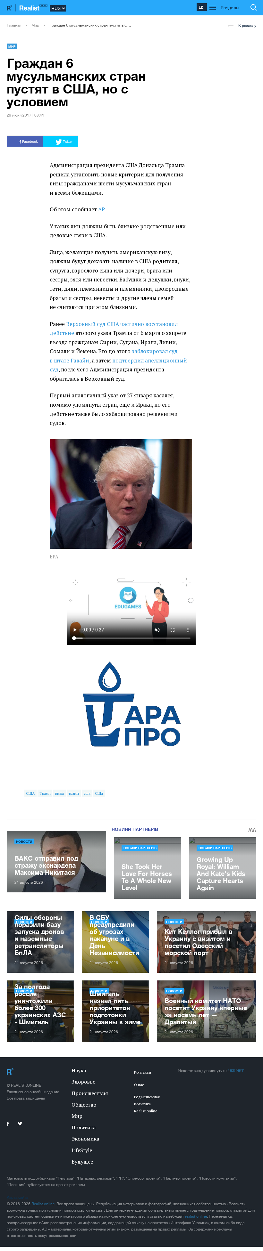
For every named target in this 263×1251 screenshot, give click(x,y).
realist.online (196, 1216)
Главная (14, 25)
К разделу (247, 25)
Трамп (45, 793)
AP (101, 209)
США (30, 793)
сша (87, 793)
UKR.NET (236, 1070)
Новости (24, 841)
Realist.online (43, 1204)
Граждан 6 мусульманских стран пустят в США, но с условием (90, 25)
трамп (73, 793)
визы (59, 793)
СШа (99, 793)
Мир (35, 25)
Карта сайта (17, 1197)
